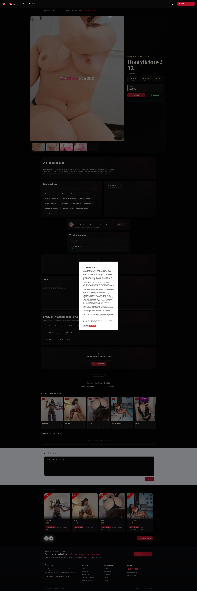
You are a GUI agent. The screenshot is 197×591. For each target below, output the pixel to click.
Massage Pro (46, 4)
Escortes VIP (32, 4)
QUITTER (86, 325)
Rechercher (22, 4)
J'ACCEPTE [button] (92, 325)
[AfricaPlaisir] (8, 4)
